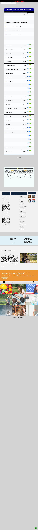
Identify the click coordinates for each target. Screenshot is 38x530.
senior (25, 206)
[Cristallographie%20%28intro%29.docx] (28, 48)
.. (6, 18)
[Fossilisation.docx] (28, 52)
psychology (21, 211)
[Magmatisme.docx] (28, 88)
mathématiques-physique (6, 221)
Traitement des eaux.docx (10, 147)
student (24, 199)
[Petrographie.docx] (28, 115)
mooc (25, 216)
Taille (24, 14)
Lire (27, 13)
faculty (21, 196)
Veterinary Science (22, 229)
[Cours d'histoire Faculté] (33, 196)
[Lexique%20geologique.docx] (28, 80)
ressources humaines (6, 218)
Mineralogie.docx (8, 104)
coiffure (3, 223)
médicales (8, 215)
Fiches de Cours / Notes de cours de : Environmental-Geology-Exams (16, 22)
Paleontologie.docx (9, 112)
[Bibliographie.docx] (28, 45)
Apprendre (2, 266)
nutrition (21, 226)
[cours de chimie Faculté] (33, 200)
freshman (21, 201)
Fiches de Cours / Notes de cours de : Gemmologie (13, 26)
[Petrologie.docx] (28, 119)
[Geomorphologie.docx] (28, 72)
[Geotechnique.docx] (28, 76)
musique (8, 224)
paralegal (21, 206)
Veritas (3, 196)
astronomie (4, 222)
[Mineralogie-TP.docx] (28, 99)
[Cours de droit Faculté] (29, 196)
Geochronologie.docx (9, 61)
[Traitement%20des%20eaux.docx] (28, 147)
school (25, 209)
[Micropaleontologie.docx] (28, 96)
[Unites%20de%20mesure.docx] (28, 150)
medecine (21, 224)
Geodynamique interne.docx (10, 65)
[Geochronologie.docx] (28, 60)
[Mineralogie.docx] (28, 103)
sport (25, 224)
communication (4, 220)
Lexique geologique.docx (10, 81)
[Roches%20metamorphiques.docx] (28, 131)
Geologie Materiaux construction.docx (12, 69)
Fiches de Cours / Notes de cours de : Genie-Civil (13, 30)
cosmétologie (8, 222)
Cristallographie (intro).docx (10, 49)
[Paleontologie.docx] (28, 111)
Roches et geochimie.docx (10, 128)
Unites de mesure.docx (9, 151)
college (21, 199)
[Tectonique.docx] (28, 139)
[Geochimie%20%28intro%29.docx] (28, 56)
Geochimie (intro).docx (9, 57)
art (6, 224)
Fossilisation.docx (9, 53)
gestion (3, 216)
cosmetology (22, 214)
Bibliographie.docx (9, 45)
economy (21, 209)
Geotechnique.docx (9, 77)
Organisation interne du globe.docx (11, 108)
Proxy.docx (8, 124)
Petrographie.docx (9, 116)
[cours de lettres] (29, 200)
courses (21, 204)
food (20, 219)
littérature (8, 219)
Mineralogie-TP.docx (9, 100)
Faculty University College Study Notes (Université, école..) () (15, 11)
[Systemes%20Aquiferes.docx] (28, 135)
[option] (19, 300)
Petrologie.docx (8, 120)
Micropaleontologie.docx (10, 96)
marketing (21, 216)
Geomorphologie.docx (9, 73)
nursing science (22, 221)
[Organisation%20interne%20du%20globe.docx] (28, 107)
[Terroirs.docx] (28, 143)
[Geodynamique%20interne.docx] (28, 64)
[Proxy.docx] (28, 123)
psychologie (4, 219)
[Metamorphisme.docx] (28, 92)
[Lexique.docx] (28, 84)
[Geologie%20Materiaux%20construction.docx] (28, 68)
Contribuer (4, 278)
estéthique (3, 224)
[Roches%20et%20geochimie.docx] (28, 127)
